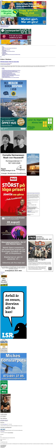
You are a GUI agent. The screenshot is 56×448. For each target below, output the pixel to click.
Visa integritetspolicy (3, 445)
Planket (5, 49)
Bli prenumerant (12, 54)
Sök (1, 440)
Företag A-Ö (4, 51)
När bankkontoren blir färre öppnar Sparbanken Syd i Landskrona (11, 70)
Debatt (3, 49)
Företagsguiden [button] (4, 50)
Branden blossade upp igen (6, 76)
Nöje (12, 48)
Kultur (8, 48)
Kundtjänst (16, 54)
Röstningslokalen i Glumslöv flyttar (7, 72)
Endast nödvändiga (3, 446)
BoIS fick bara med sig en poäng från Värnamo (8, 73)
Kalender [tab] (3, 68)
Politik (14, 48)
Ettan (3, 46)
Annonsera (8, 54)
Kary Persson (5, 424)
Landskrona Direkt (9, 63)
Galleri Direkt (4, 52)
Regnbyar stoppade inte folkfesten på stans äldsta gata (10, 77)
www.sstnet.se (2, 431)
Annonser (1, 0)
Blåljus (6, 48)
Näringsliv (10, 48)
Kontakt (19, 54)
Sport (16, 48)
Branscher (7, 51)
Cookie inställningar (10, 432)
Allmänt (3, 48)
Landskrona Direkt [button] (4, 53)
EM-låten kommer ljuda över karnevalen (9, 61)
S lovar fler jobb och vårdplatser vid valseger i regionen (9, 71)
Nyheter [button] (3, 47)
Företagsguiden (2, 272)
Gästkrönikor (8, 49)
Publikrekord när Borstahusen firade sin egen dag (9, 74)
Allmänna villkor (4, 54)
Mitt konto (3, 55)
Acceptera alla (2, 447)
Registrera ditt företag (12, 51)
